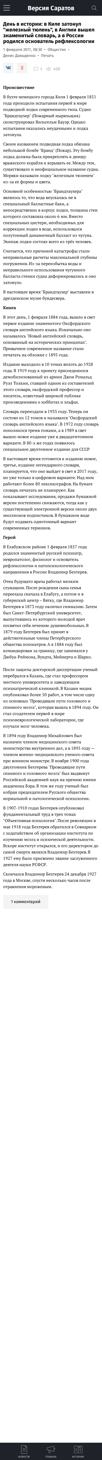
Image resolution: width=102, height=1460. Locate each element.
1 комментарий (26, 901)
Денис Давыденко (19, 55)
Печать (47, 55)
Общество (57, 49)
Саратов (51, 8)
